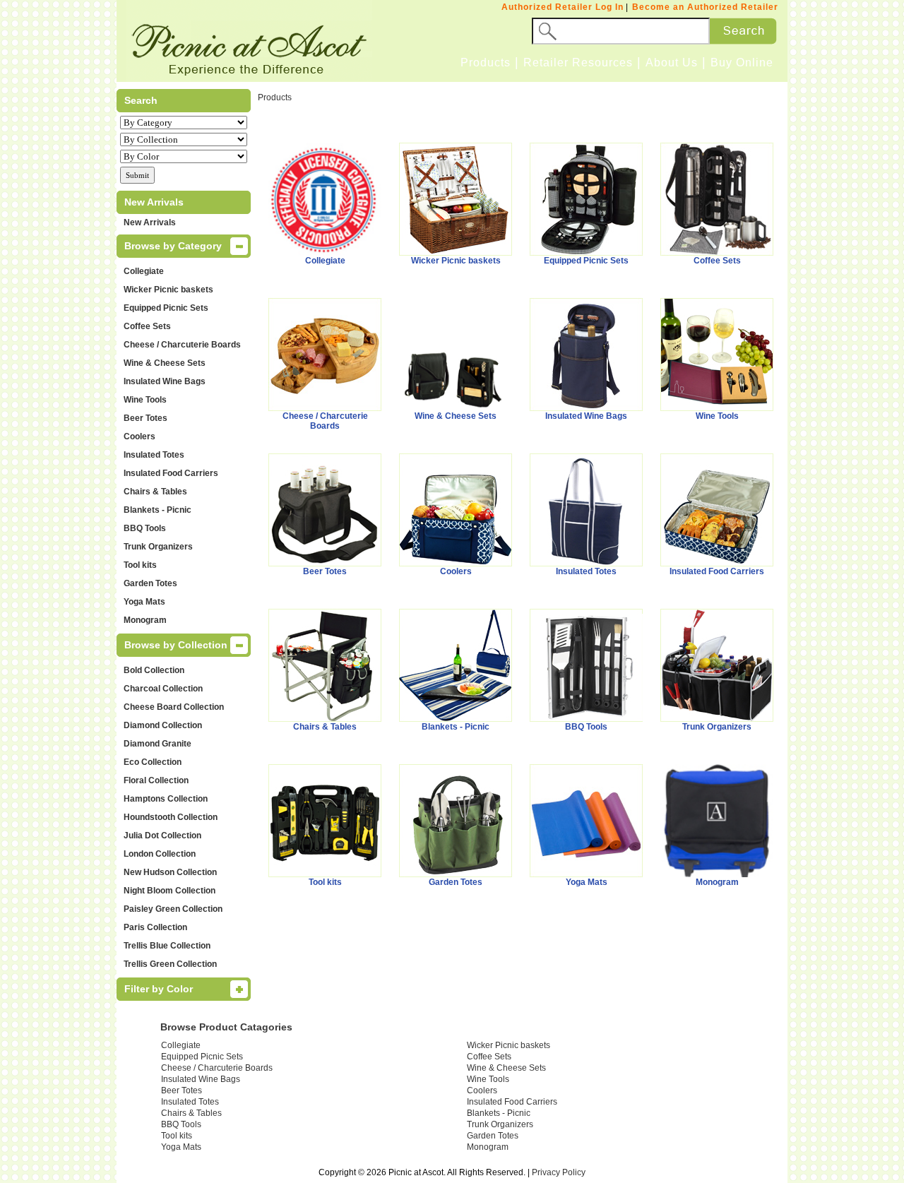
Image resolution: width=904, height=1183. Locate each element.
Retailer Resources (578, 63)
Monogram (145, 620)
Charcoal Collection (163, 689)
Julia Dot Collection (162, 835)
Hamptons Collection (166, 799)
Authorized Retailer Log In (562, 7)
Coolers (139, 436)
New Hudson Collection (170, 872)
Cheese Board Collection (174, 707)
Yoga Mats (144, 602)
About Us (672, 63)
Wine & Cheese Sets (165, 363)
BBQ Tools (145, 528)
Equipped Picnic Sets (166, 308)
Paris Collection (155, 927)
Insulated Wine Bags (165, 381)
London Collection (160, 854)
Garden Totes (150, 583)
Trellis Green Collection (170, 964)
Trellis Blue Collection (167, 946)
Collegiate (144, 271)
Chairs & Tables (155, 492)
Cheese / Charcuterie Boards (182, 345)
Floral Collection (156, 780)
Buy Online (741, 63)
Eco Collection (153, 762)
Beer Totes (145, 418)
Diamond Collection (163, 725)
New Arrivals (150, 222)
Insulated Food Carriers (171, 473)
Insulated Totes (154, 455)
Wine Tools (145, 400)
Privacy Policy (558, 1172)
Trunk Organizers (158, 547)
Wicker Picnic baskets (168, 290)
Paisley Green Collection (173, 909)
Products (485, 63)
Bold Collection (154, 670)
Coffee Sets (147, 326)
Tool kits (140, 565)
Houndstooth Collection (171, 817)
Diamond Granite (157, 744)
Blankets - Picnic (157, 510)
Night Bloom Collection (169, 891)
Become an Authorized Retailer (705, 7)
